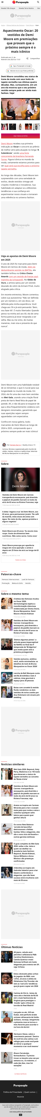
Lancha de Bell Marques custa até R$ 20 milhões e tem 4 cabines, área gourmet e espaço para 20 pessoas (27, 677)
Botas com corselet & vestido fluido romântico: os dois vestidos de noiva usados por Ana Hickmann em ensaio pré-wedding (27, 692)
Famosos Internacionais (10, 579)
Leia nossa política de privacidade (21, 1112)
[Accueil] (20, 2)
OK (20, 1115)
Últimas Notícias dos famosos (15, 25)
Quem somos (29, 1092)
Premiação (6, 583)
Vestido (28, 583)
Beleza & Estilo (17, 583)
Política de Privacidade (12, 1092)
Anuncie (20, 1097)
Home (3, 25)
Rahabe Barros (15, 445)
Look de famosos (28, 579)
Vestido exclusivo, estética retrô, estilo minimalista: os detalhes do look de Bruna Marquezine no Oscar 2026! (26, 663)
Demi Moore (30, 25)
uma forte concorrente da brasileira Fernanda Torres (17, 156)
